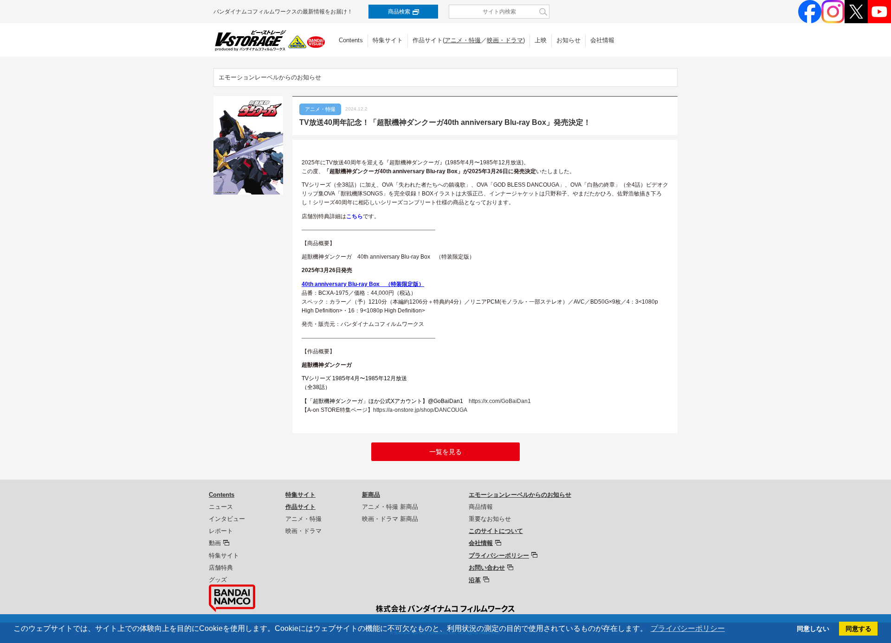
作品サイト (300, 506)
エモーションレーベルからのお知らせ (270, 77)
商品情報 (481, 506)
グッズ (218, 579)
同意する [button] (859, 628)
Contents (351, 40)
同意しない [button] (813, 628)
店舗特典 (221, 567)
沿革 (475, 580)
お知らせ (568, 40)
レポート (221, 530)
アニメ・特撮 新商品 (390, 506)
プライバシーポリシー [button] (688, 628)
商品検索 (399, 11)
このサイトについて (496, 530)
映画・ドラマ (505, 40)
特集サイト (388, 40)
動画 (215, 542)
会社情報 (602, 40)
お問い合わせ (487, 567)
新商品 (371, 494)
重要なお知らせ (490, 518)
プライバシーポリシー (499, 555)
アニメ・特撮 (463, 40)
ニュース (221, 506)
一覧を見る (445, 451)
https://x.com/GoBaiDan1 (500, 401)
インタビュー (227, 518)
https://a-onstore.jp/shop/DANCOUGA (420, 410)
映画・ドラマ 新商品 (390, 518)
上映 (541, 40)
